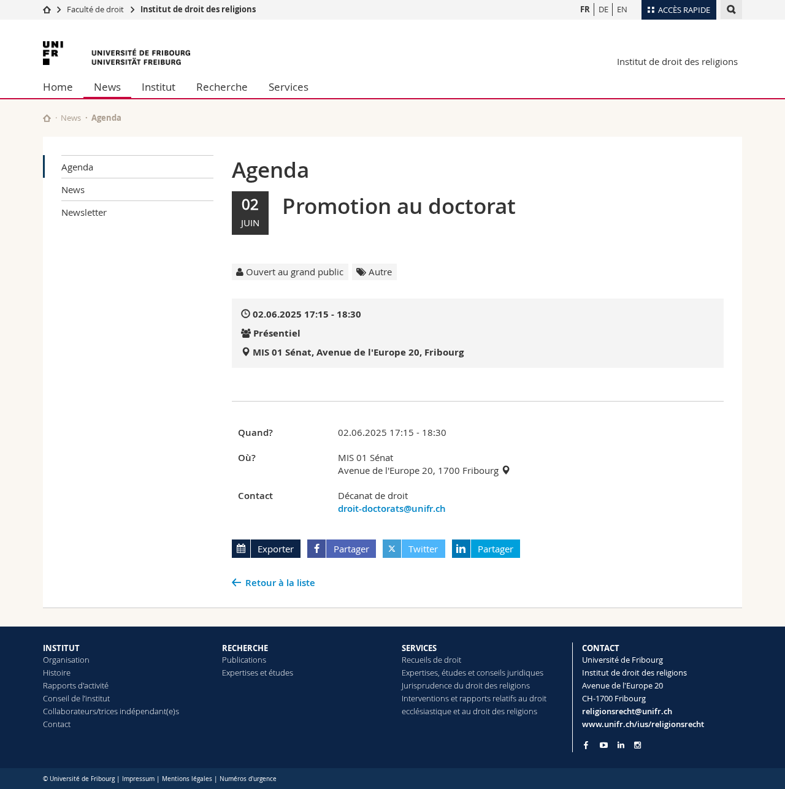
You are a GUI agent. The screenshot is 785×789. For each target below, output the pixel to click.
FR (585, 9)
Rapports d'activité (76, 685)
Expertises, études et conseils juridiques (472, 672)
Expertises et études (257, 672)
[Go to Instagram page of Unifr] (637, 745)
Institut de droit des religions (198, 9)
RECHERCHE (245, 648)
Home (58, 87)
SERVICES (419, 648)
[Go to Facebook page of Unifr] (586, 744)
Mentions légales (187, 779)
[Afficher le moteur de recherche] (731, 9)
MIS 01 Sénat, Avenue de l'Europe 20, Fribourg (358, 352)
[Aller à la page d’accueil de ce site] (47, 118)
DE (603, 9)
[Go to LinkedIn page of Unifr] (621, 745)
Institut (158, 87)
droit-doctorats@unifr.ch (392, 508)
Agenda (77, 167)
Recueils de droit (431, 659)
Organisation (66, 659)
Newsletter (84, 212)
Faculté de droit (96, 9)
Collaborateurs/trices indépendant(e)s (111, 711)
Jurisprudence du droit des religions (466, 685)
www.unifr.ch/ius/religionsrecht (643, 724)
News (107, 87)
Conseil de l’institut (76, 698)
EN (622, 9)
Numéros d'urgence (248, 779)
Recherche (222, 87)
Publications (244, 659)
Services (288, 87)
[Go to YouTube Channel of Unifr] (604, 745)
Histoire (57, 672)
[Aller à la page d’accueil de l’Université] (116, 53)
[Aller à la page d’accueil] (47, 9)
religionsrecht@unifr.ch (627, 711)
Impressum (138, 779)
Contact (57, 724)
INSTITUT (61, 648)
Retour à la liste (280, 582)
